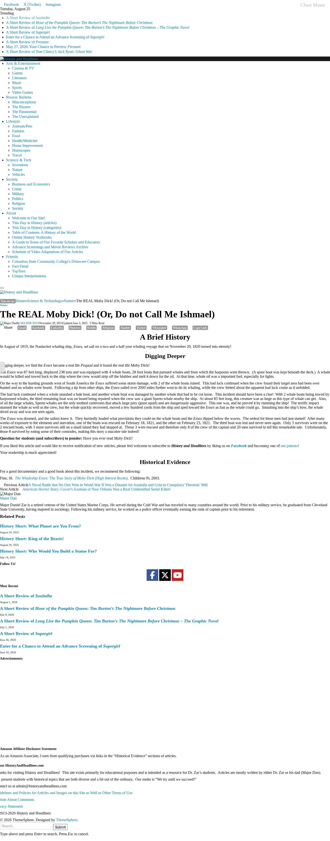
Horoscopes (21, 145)
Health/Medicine (24, 136)
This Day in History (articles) (34, 218)
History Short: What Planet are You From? (40, 526)
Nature (17, 165)
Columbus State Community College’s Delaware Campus (56, 257)
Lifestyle (13, 116)
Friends (12, 252)
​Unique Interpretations (29, 271)
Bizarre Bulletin (18, 92)
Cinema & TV (23, 63)
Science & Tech (18, 155)
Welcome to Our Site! (28, 213)
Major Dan (30, 323)
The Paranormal (24, 107)
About (11, 208)
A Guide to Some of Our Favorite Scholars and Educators (56, 237)
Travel (17, 150)
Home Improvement (27, 141)
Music (17, 78)
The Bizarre (21, 102)
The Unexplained (25, 112)
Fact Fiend (20, 261)
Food (16, 131)
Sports (17, 83)
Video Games (22, 88)
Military (18, 189)
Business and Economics (31, 179)
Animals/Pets (22, 121)
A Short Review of (79, 18)
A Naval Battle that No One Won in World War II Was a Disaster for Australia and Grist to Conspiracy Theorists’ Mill (118, 485)
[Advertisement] (145, 706)
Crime (17, 184)
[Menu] (2, 288)
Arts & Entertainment (23, 59)
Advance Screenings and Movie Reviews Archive (50, 242)
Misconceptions (24, 97)
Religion (18, 199)
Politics (17, 194)
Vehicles (18, 170)
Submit (60, 827)
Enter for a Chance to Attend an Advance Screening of (55, 32)
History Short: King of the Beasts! (32, 538)
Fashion (18, 126)
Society (12, 174)
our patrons (289, 445)
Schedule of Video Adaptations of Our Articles (47, 247)
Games (17, 68)
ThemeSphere (66, 820)
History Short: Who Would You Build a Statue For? (48, 551)
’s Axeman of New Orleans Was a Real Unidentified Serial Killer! (96, 489)
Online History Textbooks (32, 232)
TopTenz (19, 266)
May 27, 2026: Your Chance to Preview (43, 42)
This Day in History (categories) (36, 223)
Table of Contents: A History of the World (44, 228)
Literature (19, 73)
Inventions (20, 160)
